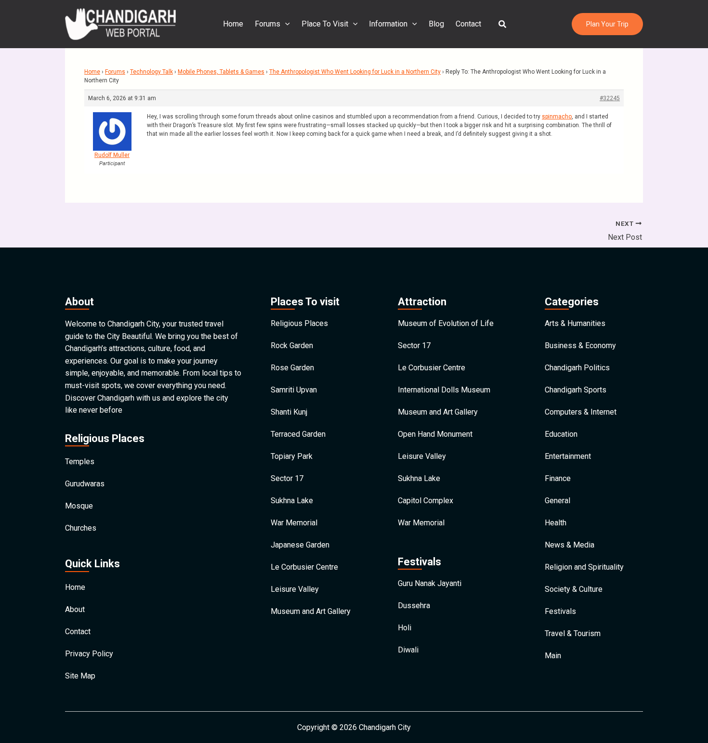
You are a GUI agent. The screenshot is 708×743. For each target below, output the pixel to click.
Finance (558, 478)
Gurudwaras (85, 483)
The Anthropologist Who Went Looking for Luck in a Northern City (355, 71)
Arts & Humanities (575, 323)
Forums (267, 23)
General (557, 500)
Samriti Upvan (294, 389)
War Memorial (294, 522)
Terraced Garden (298, 434)
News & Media (569, 544)
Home (233, 23)
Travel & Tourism (573, 633)
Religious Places (299, 323)
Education (561, 434)
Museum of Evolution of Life (446, 323)
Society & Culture (574, 589)
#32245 (610, 98)
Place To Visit (325, 23)
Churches (80, 528)
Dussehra (414, 605)
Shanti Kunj (289, 412)
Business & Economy (580, 345)
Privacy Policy (89, 653)
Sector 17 (287, 478)
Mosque (79, 505)
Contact (468, 23)
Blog (436, 23)
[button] (502, 24)
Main (553, 655)
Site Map (80, 675)
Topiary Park (292, 456)
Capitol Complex (425, 500)
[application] (285, 24)
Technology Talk (151, 71)
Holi (404, 627)
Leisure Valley (295, 589)
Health (555, 522)
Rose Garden (292, 367)
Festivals (560, 611)
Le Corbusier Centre (304, 567)
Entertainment (568, 456)
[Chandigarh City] (120, 23)
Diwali (408, 649)
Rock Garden (292, 345)
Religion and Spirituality (584, 567)
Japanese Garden (300, 544)
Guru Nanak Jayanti (429, 583)
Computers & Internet (580, 412)
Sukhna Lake (292, 500)
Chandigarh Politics (577, 367)
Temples (79, 461)
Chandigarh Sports (575, 389)
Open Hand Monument (435, 434)
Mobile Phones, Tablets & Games (221, 71)
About (75, 609)
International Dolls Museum (444, 389)
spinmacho (557, 116)
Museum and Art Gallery (311, 611)
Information (388, 23)
